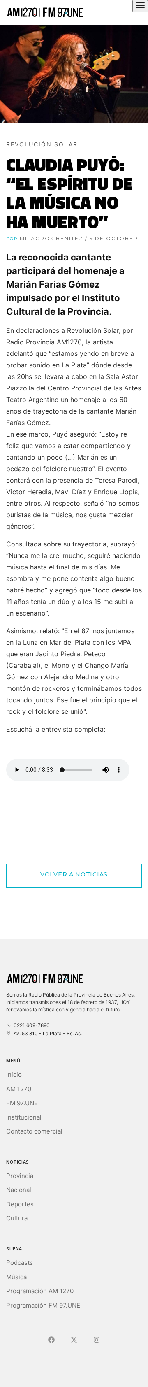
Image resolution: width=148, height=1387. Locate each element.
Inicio (14, 1074)
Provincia (19, 1176)
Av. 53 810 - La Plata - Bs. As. (46, 1033)
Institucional (24, 1117)
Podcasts (19, 1262)
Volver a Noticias (74, 874)
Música (16, 1277)
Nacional (18, 1190)
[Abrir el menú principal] (140, 6)
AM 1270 (18, 1089)
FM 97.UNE (22, 1103)
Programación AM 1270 (40, 1291)
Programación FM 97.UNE (43, 1305)
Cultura (17, 1218)
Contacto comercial (34, 1131)
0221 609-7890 (30, 1025)
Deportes (20, 1204)
